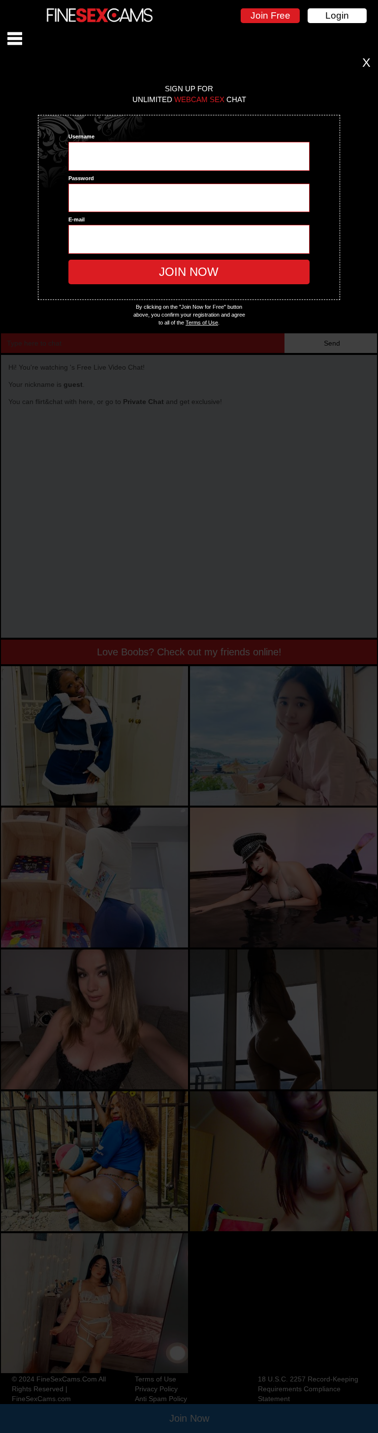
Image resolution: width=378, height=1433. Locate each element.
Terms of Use (202, 322)
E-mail (76, 219)
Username (81, 136)
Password (81, 178)
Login (337, 15)
